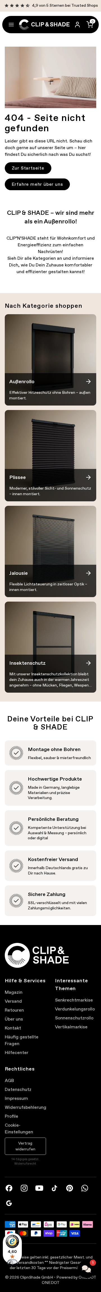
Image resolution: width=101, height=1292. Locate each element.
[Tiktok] (54, 1188)
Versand (13, 1001)
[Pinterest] (69, 1188)
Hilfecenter (16, 1052)
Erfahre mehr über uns (37, 184)
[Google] (9, 1203)
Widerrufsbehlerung (25, 1107)
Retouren (14, 1010)
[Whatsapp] (85, 1188)
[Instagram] (24, 1188)
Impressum (16, 1098)
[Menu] (11, 24)
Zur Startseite (28, 168)
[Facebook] (9, 1188)
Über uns (14, 1019)
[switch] (12, 1263)
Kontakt (13, 1028)
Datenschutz (18, 1089)
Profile (11, 1116)
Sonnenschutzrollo (74, 1018)
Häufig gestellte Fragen (21, 1040)
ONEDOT (50, 1282)
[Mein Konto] (77, 24)
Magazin (13, 992)
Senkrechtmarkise (74, 1000)
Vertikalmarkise (71, 1026)
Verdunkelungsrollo (75, 1009)
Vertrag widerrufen (25, 1146)
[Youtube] (39, 1188)
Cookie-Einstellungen (19, 1128)
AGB (9, 1080)
